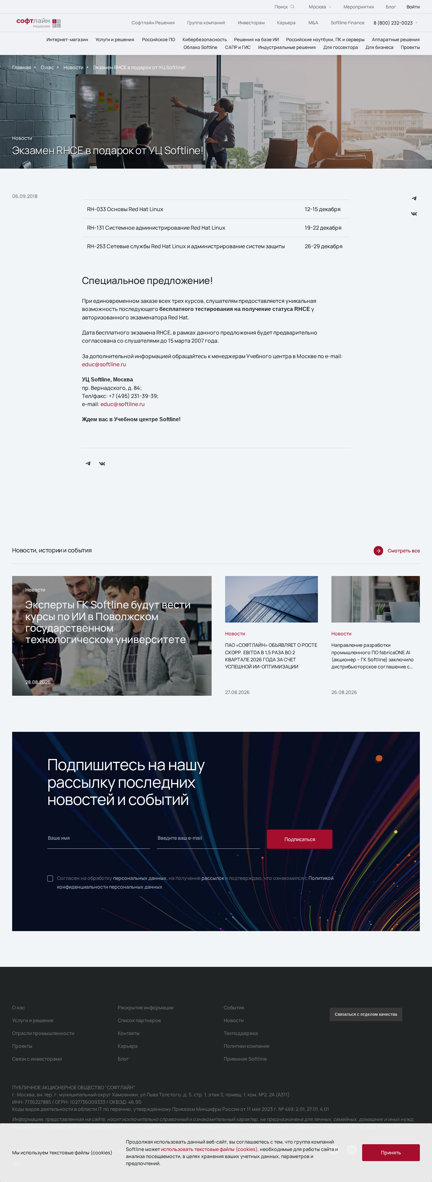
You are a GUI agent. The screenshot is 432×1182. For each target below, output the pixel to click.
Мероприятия (359, 6)
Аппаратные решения (396, 39)
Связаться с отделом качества (366, 1014)
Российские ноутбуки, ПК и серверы (325, 39)
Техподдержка (241, 1033)
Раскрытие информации (145, 1007)
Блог (391, 6)
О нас (47, 67)
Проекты (410, 47)
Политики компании (246, 1046)
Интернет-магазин (67, 39)
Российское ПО (158, 39)
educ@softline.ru (104, 364)
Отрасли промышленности (43, 1033)
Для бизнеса (380, 47)
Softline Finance (347, 22)
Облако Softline (200, 47)
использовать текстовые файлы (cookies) (209, 1149)
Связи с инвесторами (37, 1059)
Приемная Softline (245, 1059)
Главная (21, 67)
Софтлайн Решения (153, 22)
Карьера (286, 22)
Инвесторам (251, 22)
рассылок (212, 878)
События (234, 1007)
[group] (112, 636)
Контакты (129, 1033)
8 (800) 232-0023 (393, 22)
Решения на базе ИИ (256, 39)
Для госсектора (340, 47)
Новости (73, 67)
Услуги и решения (115, 39)
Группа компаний (206, 22)
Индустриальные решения (287, 47)
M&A (313, 22)
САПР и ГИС (238, 47)
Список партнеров (139, 1020)
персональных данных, (140, 878)
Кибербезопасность (205, 39)
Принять (391, 1152)
